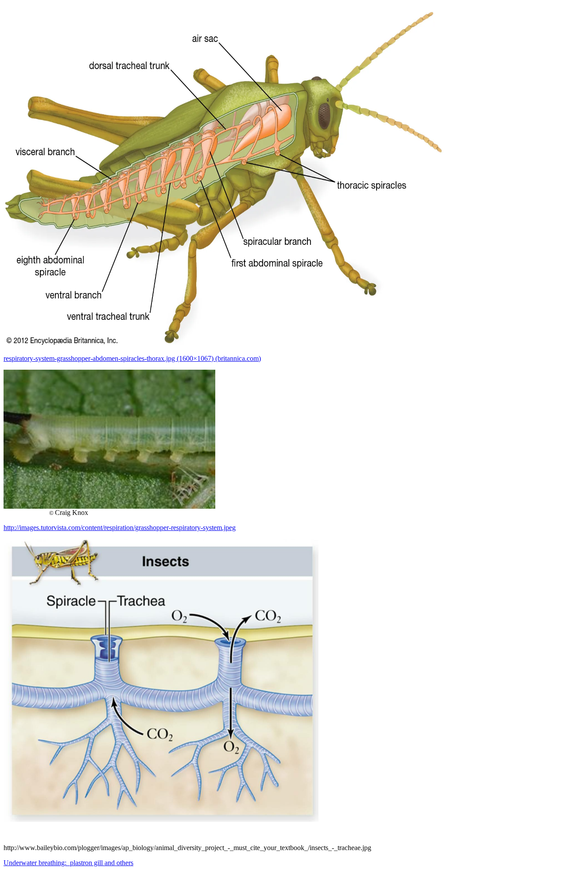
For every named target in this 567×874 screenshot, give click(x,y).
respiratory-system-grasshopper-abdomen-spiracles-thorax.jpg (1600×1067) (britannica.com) (132, 358)
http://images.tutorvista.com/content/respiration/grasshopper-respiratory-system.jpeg (120, 527)
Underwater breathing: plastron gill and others (68, 862)
